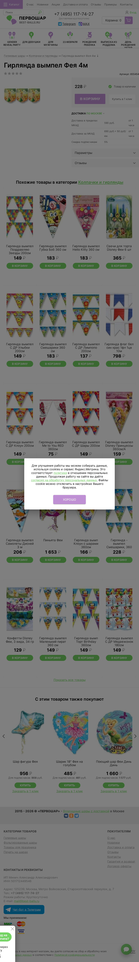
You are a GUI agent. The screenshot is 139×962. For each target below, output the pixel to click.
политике (60, 473)
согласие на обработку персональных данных (64, 480)
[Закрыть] (12, 929)
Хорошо (69, 499)
